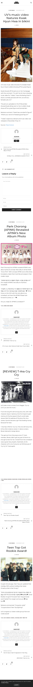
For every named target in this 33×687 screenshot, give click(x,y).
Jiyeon (23, 479)
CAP (5, 617)
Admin (17, 25)
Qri (26, 479)
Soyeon (29, 479)
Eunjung (10, 479)
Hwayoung (14, 479)
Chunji (12, 617)
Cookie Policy (4, 682)
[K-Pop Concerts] (16, 2)
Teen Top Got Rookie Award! (16, 549)
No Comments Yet (10, 169)
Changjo (8, 617)
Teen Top (24, 617)
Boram (5, 479)
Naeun (11, 305)
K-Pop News (12, 10)
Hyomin (19, 479)
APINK (5, 305)
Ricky (20, 617)
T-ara (2, 480)
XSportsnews (10, 125)
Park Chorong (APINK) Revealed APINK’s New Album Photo (16, 231)
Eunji (8, 305)
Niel (18, 617)
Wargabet (6, 325)
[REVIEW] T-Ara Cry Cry (16, 373)
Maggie (17, 240)
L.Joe (15, 617)
